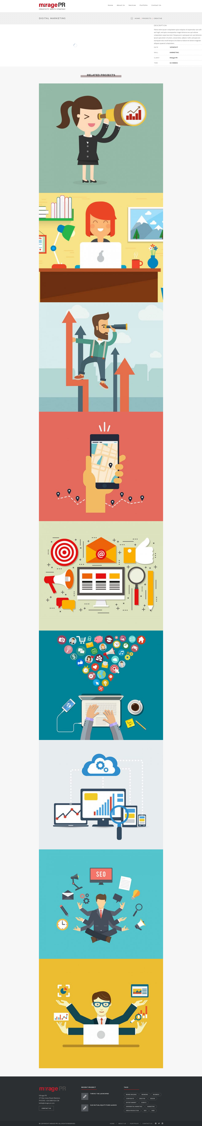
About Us (122, 1123)
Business (156, 1094)
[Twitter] (159, 1123)
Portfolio (134, 1123)
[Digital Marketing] (101, 134)
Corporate (130, 1098)
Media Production (132, 1110)
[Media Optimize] (101, 353)
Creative (158, 18)
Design (152, 1098)
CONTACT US (46, 1108)
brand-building (131, 1094)
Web (153, 1110)
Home (137, 18)
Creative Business (101, 1074)
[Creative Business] (101, 244)
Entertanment (131, 1102)
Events (143, 1102)
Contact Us (147, 1123)
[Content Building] (101, 463)
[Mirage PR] (52, 6)
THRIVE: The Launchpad (99, 1093)
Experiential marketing (134, 1106)
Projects (146, 18)
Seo (145, 1110)
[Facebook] (156, 1123)
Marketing (151, 1106)
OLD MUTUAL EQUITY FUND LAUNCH (103, 1105)
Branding (145, 1094)
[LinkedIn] (162, 1123)
